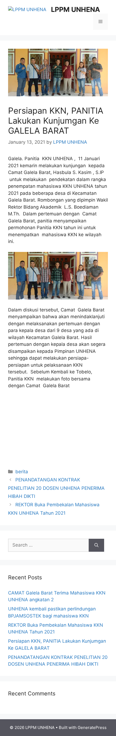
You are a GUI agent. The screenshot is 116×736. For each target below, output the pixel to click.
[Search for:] (48, 545)
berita (21, 471)
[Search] (96, 545)
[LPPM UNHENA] (27, 9)
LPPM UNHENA (75, 9)
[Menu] (100, 22)
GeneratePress (92, 727)
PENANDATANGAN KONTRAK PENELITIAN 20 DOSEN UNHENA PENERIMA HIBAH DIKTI (56, 488)
